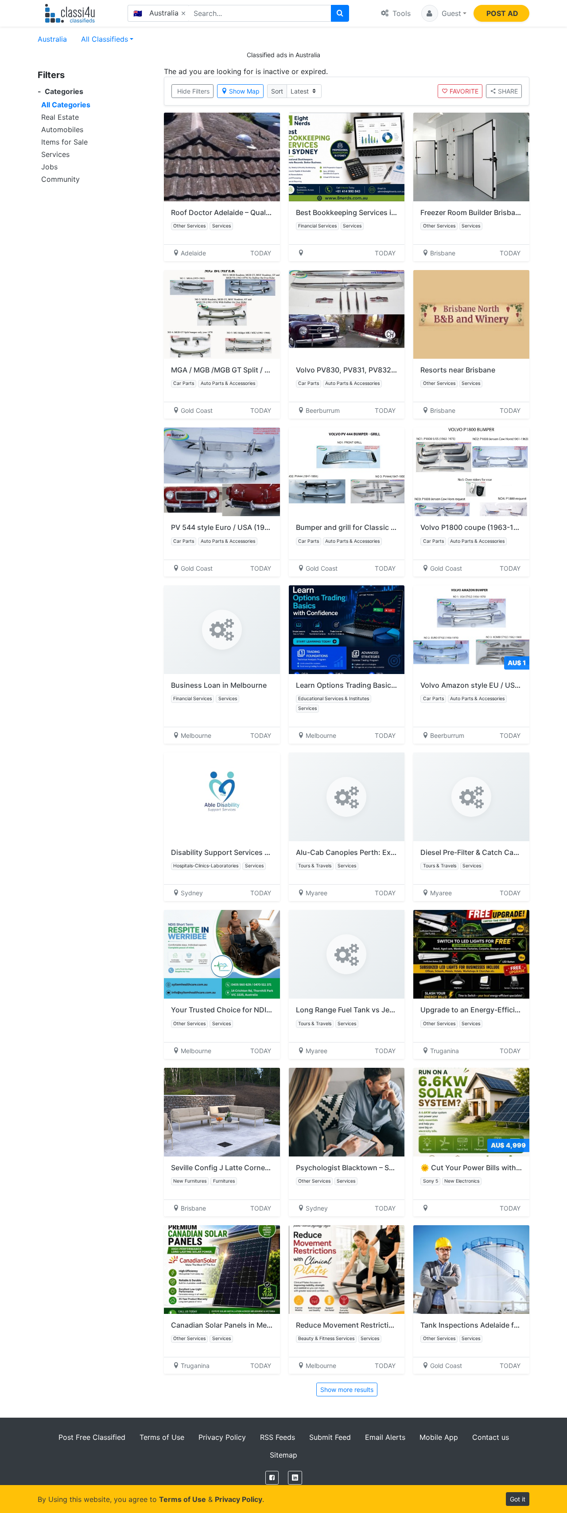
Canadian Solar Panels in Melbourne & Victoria (249, 1325)
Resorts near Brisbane (457, 369)
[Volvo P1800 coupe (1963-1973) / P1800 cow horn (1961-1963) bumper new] (471, 471)
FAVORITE (464, 91)
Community (60, 179)
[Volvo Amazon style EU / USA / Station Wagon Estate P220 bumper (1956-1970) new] (471, 629)
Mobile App (438, 1437)
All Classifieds (104, 39)
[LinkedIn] (295, 1478)
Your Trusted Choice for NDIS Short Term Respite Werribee (270, 1009)
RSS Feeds (277, 1437)
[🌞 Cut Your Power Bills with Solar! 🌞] (471, 1112)
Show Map (244, 91)
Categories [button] (60, 91)
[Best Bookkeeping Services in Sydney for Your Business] (347, 157)
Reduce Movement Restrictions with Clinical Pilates (382, 1325)
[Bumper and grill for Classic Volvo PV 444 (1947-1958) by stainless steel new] (347, 471)
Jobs (49, 166)
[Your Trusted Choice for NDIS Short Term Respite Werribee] (222, 954)
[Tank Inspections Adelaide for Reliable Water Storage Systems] (471, 1269)
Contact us (490, 1437)
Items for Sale (64, 141)
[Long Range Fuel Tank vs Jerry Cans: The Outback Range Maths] (347, 954)
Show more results (346, 1389)
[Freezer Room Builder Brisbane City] (471, 157)
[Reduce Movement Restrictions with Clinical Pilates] (347, 1269)
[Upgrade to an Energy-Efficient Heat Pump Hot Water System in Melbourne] (471, 954)
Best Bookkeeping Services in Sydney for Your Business (390, 212)
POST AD (502, 13)
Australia (52, 39)
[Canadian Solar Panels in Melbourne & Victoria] (222, 1269)
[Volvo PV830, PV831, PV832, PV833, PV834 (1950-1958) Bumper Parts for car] (347, 314)
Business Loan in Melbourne (219, 685)
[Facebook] (272, 1478)
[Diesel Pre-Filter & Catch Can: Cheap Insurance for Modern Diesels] (471, 797)
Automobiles (62, 129)
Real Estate (60, 117)
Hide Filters (193, 91)
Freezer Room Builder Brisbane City (479, 212)
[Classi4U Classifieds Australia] (72, 13)
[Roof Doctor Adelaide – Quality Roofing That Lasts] (222, 157)
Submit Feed (330, 1437)
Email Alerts (385, 1437)
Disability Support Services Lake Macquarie (244, 852)
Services (55, 154)
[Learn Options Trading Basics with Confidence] (347, 629)
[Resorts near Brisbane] (471, 314)
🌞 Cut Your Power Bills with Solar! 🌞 (484, 1167)
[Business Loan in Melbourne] (222, 629)
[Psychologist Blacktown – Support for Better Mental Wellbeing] (347, 1112)
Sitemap (283, 1454)
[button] (443, 13)
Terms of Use (162, 1437)
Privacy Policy (222, 1437)
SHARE (508, 91)
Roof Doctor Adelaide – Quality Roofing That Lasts (255, 212)
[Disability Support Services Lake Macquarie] (222, 797)
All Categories (65, 104)
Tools (400, 13)
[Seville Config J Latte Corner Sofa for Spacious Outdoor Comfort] (222, 1112)
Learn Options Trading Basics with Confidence (374, 685)
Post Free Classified (91, 1437)
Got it (517, 1499)
